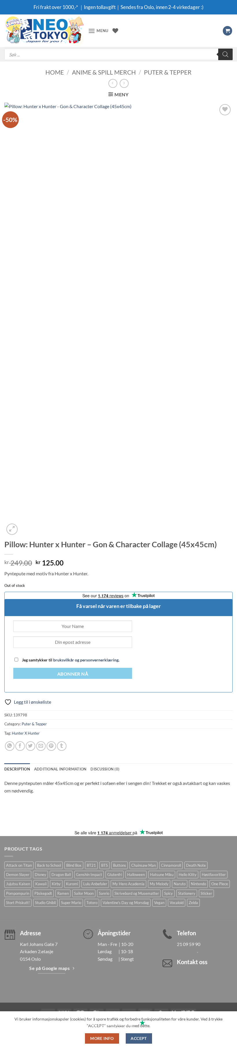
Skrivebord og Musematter (136, 893)
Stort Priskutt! (18, 902)
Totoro (91, 902)
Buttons (119, 865)
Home (54, 72)
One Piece (219, 883)
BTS (104, 865)
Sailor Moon (84, 893)
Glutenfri (114, 874)
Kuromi (72, 883)
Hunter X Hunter (26, 733)
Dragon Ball (61, 874)
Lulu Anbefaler (95, 883)
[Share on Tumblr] (61, 746)
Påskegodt (43, 893)
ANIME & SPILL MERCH (104, 72)
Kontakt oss (192, 961)
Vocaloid (177, 902)
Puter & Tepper (168, 72)
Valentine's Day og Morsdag (126, 902)
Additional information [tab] (60, 769)
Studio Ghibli (45, 902)
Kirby (56, 883)
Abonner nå (72, 674)
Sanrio (104, 893)
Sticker (206, 893)
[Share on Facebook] (20, 746)
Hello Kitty (188, 874)
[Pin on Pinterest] (51, 746)
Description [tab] (17, 769)
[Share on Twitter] (30, 746)
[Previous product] (124, 83)
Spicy (168, 893)
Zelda (193, 902)
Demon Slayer (17, 874)
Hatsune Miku (161, 874)
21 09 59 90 (188, 944)
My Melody (159, 883)
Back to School (49, 865)
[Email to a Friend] (41, 746)
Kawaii (41, 883)
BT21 (91, 865)
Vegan (159, 902)
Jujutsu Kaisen (18, 883)
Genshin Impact (89, 874)
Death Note (196, 865)
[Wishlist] (115, 30)
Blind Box (74, 865)
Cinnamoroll (171, 865)
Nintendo (198, 883)
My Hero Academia (128, 883)
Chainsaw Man (143, 865)
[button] (98, 31)
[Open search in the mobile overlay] (118, 54)
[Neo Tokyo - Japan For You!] (44, 30)
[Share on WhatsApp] (9, 746)
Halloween (136, 874)
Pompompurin (17, 893)
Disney (40, 874)
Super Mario (71, 902)
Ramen (63, 893)
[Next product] (112, 83)
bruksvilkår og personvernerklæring (85, 659)
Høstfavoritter (214, 874)
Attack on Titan (19, 865)
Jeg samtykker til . (70, 659)
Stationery (186, 893)
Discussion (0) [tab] (104, 769)
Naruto (180, 883)
